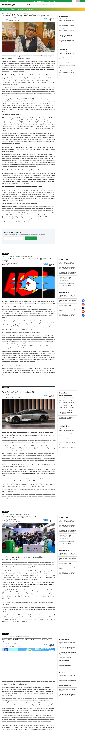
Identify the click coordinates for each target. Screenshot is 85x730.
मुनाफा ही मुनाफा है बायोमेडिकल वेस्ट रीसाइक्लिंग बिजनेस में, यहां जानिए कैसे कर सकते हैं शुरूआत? (21, 332)
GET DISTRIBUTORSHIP (52, 1)
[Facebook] (83, 300)
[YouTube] (83, 311)
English (74, 1)
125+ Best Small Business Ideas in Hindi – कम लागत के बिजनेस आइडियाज (67, 24)
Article (7, 13)
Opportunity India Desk (12, 17)
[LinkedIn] (83, 315)
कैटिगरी (28, 5)
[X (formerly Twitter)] (83, 308)
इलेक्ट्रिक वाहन (45, 4)
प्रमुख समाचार (52, 4)
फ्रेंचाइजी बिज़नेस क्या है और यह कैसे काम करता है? (67, 57)
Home (3, 13)
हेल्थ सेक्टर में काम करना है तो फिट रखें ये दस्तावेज (12, 365)
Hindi (78, 1)
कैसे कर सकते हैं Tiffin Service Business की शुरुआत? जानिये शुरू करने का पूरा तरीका (67, 29)
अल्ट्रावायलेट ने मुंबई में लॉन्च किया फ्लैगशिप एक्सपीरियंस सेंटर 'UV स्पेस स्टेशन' (66, 41)
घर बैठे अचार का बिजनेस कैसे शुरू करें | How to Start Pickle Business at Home (67, 19)
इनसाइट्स (59, 5)
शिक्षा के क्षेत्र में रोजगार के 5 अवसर (65, 62)
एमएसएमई (38, 4)
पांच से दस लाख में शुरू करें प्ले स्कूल (65, 76)
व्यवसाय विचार (12, 13)
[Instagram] (83, 304)
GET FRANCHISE (44, 1)
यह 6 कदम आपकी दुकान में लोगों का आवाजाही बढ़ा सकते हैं (67, 66)
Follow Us (52, 18)
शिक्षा (34, 4)
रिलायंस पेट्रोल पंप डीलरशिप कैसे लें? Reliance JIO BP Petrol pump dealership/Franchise (66, 35)
